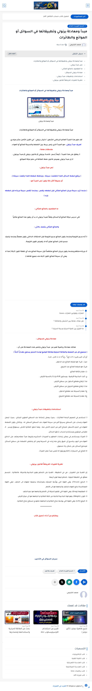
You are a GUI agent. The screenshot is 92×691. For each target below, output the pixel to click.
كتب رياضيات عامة (78, 671)
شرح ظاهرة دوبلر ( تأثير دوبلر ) (76, 630)
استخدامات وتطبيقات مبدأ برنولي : (69, 76)
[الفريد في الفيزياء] (46, 6)
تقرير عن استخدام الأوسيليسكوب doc (49, 630)
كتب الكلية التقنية (78, 659)
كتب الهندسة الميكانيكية (75, 667)
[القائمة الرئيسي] (88, 5)
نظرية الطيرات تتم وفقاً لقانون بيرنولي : (67, 80)
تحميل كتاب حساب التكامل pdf (56, 17)
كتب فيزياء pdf (79, 675)
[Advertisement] (46, 278)
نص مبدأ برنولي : (76, 65)
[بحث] (4, 5)
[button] (76, 582)
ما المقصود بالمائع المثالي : (72, 69)
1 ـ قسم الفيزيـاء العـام (77, 26)
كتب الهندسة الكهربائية (76, 663)
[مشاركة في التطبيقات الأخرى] (55, 582)
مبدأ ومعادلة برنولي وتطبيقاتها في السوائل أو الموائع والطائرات (58, 61)
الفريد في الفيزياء (59, 686)
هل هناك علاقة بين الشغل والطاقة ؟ (69, 321)
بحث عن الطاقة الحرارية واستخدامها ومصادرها (19, 630)
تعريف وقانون (50, 571)
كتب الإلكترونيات (78, 654)
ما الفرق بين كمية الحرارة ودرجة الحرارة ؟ (68, 329)
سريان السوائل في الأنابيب (46, 559)
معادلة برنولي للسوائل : (73, 73)
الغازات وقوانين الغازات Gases (71, 313)
